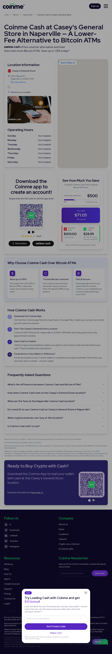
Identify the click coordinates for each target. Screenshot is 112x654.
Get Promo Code (56, 626)
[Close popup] (86, 592)
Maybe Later (56, 633)
